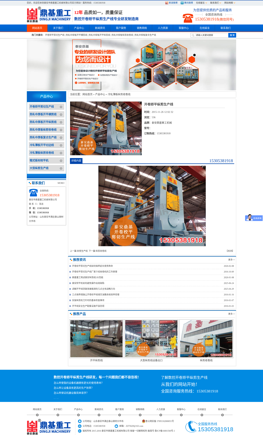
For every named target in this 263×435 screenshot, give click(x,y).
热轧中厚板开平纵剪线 (99, 35)
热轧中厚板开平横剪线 (76, 35)
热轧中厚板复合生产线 (145, 35)
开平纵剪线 (96, 360)
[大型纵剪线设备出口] (151, 338)
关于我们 (57, 409)
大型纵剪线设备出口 (151, 360)
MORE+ (61, 183)
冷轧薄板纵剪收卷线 (42, 152)
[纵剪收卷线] (206, 338)
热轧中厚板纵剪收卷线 (122, 35)
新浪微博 (173, 3)
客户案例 (119, 409)
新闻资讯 (99, 409)
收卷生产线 (82, 251)
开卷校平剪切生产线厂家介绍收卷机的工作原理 (94, 272)
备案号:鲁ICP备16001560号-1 (161, 431)
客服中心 (181, 409)
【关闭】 (230, 251)
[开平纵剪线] (96, 338)
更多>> (231, 260)
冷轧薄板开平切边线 (42, 145)
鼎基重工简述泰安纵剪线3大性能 (87, 277)
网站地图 (228, 3)
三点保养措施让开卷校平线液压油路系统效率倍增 (95, 294)
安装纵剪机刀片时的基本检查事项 (88, 300)
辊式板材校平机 (39, 160)
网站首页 (87, 94)
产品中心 (100, 94)
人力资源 (160, 409)
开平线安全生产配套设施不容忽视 (88, 306)
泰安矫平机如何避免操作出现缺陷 (88, 283)
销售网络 (142, 28)
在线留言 (200, 3)
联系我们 (214, 3)
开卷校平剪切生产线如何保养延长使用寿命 (92, 266)
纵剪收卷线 (101, 251)
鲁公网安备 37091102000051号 (159, 421)
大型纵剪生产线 (39, 168)
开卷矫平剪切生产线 (54, 35)
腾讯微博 (188, 3)
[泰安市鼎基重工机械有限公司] (48, 14)
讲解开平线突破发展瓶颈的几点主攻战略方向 (93, 289)
